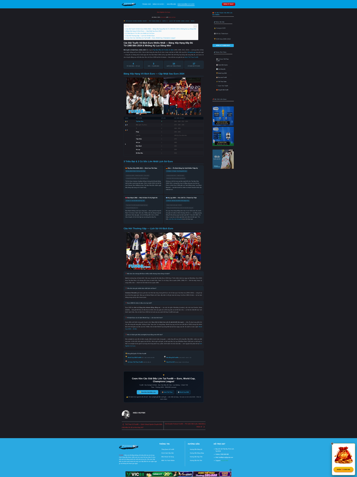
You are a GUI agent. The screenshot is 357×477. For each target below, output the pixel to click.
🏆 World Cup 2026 (221, 73)
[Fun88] (130, 4)
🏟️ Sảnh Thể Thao (167, 392)
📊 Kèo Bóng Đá (220, 69)
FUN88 (121, 455)
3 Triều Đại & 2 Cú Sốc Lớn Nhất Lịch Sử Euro (140, 33)
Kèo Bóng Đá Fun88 (172, 357)
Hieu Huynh (172, 17)
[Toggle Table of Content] (194, 26)
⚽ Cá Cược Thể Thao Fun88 (222, 59)
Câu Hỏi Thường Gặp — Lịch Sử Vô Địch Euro (140, 35)
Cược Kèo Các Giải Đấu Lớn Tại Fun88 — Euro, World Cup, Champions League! (150, 38)
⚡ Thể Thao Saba (221, 81)
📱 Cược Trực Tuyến (222, 85)
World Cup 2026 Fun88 (134, 357)
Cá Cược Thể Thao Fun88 (135, 362)
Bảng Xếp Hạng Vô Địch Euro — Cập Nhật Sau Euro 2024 (143, 31)
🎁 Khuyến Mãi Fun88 (222, 90)
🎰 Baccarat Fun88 (221, 77)
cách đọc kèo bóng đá (175, 219)
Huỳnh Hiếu (224, 460)
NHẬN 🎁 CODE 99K (343, 469)
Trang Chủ (146, 4)
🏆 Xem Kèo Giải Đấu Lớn (147, 392)
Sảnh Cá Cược (158, 4)
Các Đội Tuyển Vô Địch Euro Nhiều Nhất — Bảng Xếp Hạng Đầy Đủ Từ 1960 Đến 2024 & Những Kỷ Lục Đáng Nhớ (161, 29)
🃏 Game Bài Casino (222, 65)
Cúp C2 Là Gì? (170, 362)
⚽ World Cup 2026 (183, 392)
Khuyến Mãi (171, 4)
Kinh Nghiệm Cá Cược (186, 4)
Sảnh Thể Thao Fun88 (191, 57)
